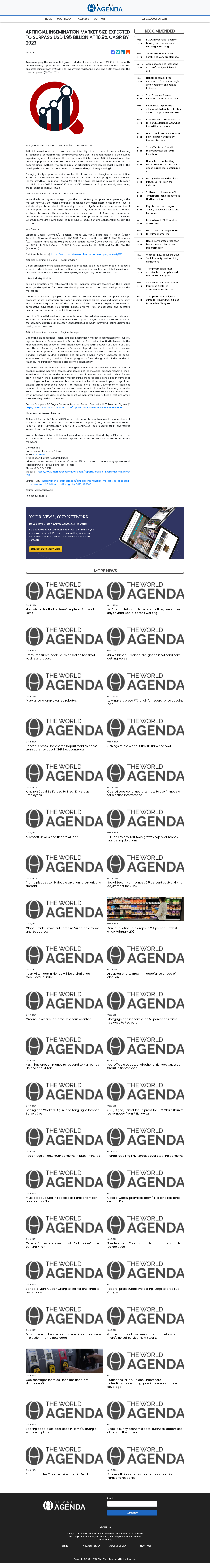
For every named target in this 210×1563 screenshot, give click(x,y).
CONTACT (99, 18)
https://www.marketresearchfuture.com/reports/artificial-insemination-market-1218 (74, 407)
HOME (48, 18)
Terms (64, 1546)
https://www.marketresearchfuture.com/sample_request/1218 (86, 254)
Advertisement (118, 1546)
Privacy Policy (91, 1546)
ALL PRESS (83, 18)
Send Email (39, 454)
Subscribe (132, 1512)
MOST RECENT (65, 18)
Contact (145, 1546)
